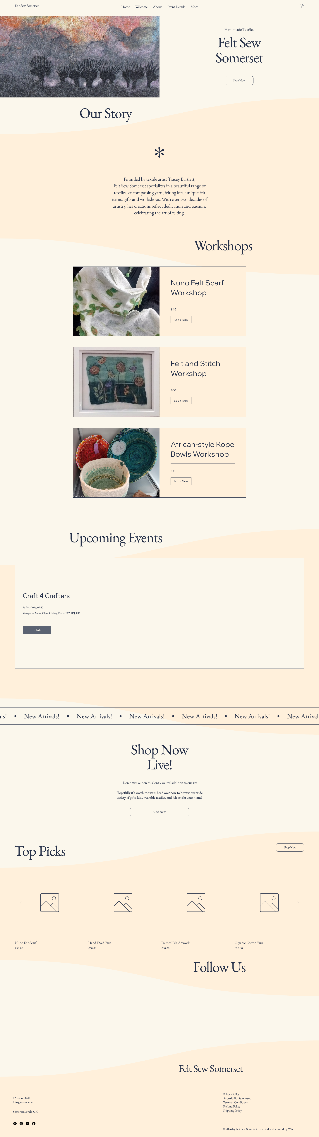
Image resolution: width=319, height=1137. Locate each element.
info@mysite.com (23, 1128)
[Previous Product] (21, 903)
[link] (203, 287)
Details (36, 630)
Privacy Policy (231, 1120)
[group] (159, 909)
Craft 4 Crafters (46, 596)
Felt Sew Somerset (211, 1094)
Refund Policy (231, 1132)
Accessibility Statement (237, 1124)
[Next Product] (298, 903)
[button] (302, 6)
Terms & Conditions (235, 1128)
